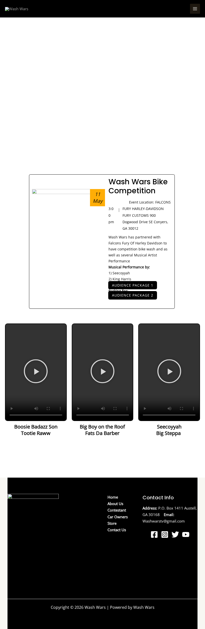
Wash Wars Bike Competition (138, 186)
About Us (115, 503)
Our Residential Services (28, 568)
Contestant (117, 510)
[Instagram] (164, 534)
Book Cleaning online (26, 581)
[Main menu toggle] (195, 9)
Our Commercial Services (29, 575)
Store (112, 523)
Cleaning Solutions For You (31, 555)
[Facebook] (154, 534)
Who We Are (18, 562)
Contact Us (117, 529)
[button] (35, 372)
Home (113, 497)
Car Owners (118, 516)
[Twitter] (175, 534)
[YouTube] (186, 534)
